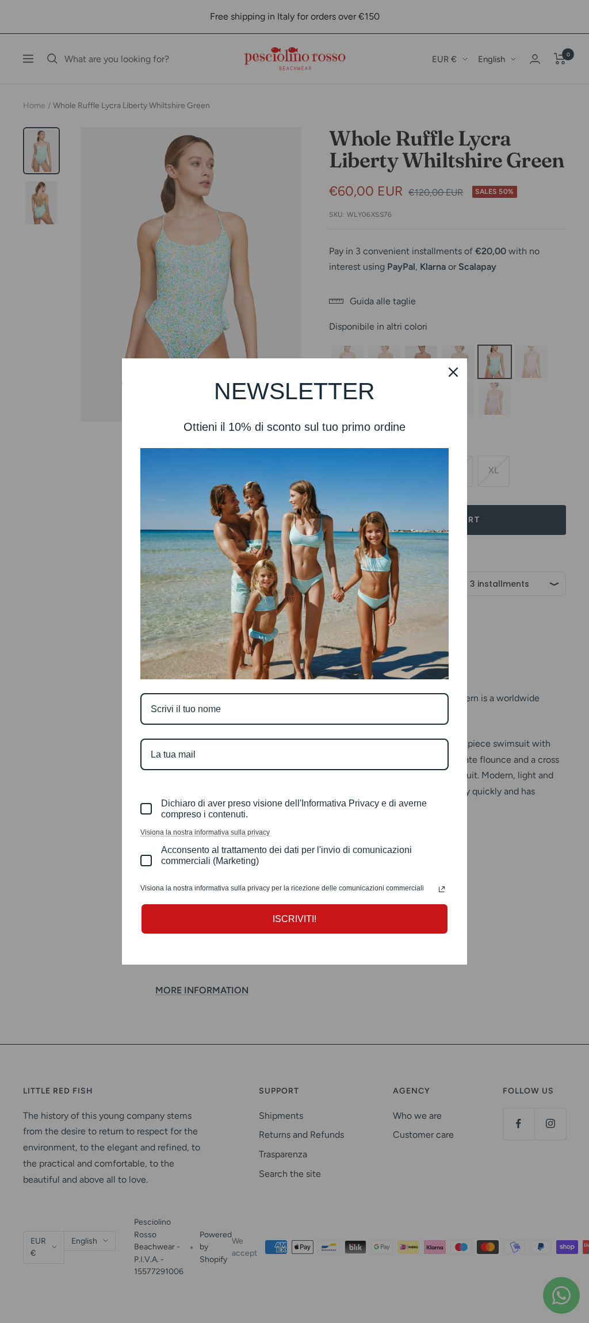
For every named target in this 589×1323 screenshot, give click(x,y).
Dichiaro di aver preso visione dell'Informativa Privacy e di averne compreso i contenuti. (294, 808)
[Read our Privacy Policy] (442, 889)
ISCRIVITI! (294, 919)
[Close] (453, 372)
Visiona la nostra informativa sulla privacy (205, 832)
